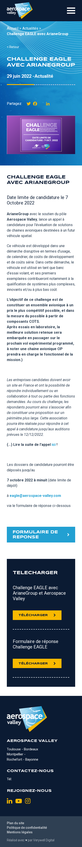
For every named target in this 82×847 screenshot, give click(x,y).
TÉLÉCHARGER (33, 615)
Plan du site (15, 823)
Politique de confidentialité (27, 827)
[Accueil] (20, 10)
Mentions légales (20, 832)
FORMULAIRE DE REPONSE (35, 534)
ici (54, 444)
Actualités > (31, 28)
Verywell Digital (43, 840)
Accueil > (14, 28)
